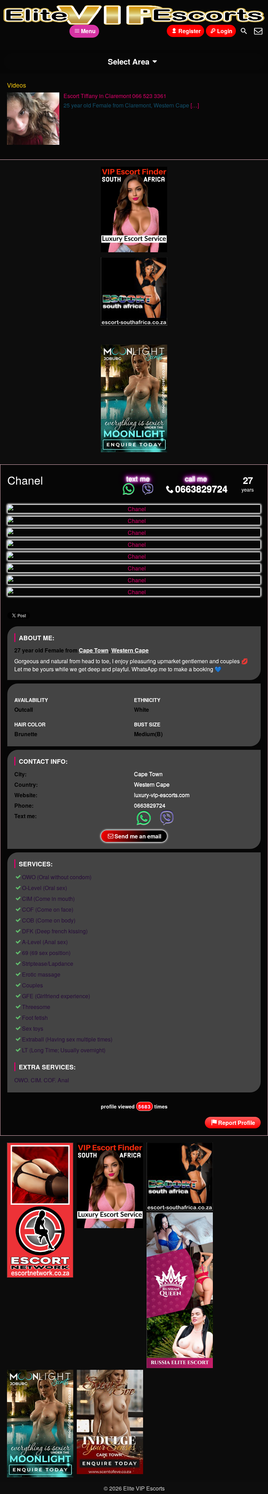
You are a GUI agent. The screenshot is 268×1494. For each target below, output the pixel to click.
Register (189, 31)
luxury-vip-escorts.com (161, 795)
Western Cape (130, 650)
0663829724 (201, 488)
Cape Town (94, 650)
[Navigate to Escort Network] (40, 1275)
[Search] (244, 31)
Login (224, 31)
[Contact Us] (258, 31)
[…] (195, 105)
